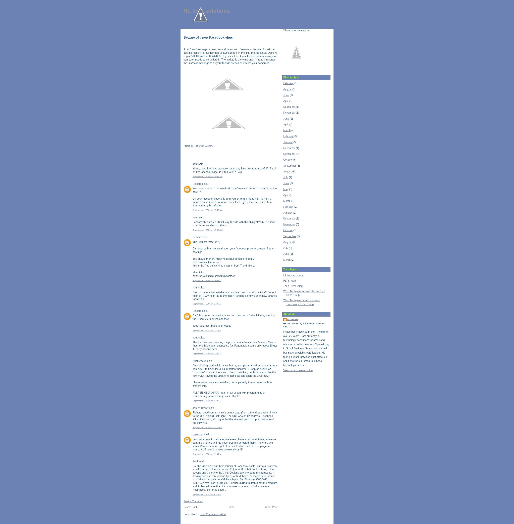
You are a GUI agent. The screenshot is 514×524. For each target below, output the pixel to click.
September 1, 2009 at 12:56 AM (207, 210)
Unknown (198, 434)
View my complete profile (298, 370)
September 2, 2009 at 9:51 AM (207, 494)
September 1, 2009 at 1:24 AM (207, 304)
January (288, 142)
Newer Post (190, 507)
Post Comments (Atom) (213, 514)
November (289, 112)
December (289, 106)
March (287, 130)
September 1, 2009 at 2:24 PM (207, 454)
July (285, 177)
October (288, 159)
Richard (197, 183)
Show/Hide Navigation (296, 30)
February (288, 83)
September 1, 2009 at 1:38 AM (207, 354)
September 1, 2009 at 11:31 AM (207, 427)
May (285, 189)
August (287, 89)
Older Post (271, 507)
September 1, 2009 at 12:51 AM (207, 176)
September (289, 165)
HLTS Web (289, 280)
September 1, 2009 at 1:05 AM (207, 280)
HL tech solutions (206, 11)
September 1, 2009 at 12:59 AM (207, 230)
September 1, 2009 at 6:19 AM (207, 401)
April (286, 101)
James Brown (200, 407)
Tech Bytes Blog (293, 285)
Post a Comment (193, 501)
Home (231, 507)
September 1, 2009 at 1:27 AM (207, 330)
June (286, 95)
